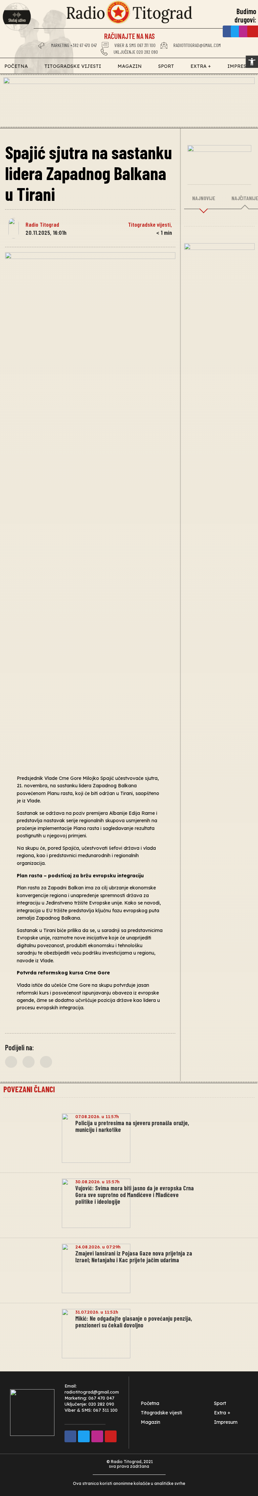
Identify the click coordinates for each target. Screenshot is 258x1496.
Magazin (130, 66)
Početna (16, 66)
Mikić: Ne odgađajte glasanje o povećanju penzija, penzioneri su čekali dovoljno (133, 1322)
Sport (166, 66)
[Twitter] (237, 31)
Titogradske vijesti (72, 66)
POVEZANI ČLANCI (29, 1089)
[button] (11, 1062)
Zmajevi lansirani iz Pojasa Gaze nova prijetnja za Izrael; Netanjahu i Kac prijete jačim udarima (133, 1256)
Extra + (200, 66)
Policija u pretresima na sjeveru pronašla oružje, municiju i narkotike (132, 1126)
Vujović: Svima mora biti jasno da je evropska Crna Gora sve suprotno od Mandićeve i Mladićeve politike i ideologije (134, 1194)
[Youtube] (111, 1436)
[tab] (203, 198)
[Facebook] (228, 31)
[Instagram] (245, 31)
